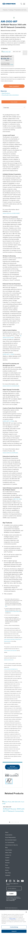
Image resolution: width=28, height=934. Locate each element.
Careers (7, 857)
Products (5, 9)
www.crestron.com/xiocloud (11, 386)
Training (7, 867)
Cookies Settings (14, 927)
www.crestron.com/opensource (11, 669)
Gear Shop (8, 872)
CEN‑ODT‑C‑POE (8, 354)
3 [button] (12, 822)
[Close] (26, 912)
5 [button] (15, 822)
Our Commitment (9, 842)
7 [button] (18, 822)
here (6, 606)
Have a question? (14, 86)
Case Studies (8, 850)
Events (7, 870)
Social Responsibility (10, 837)
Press (6, 865)
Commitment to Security (11, 845)
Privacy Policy (12, 918)
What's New (8, 852)
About (6, 832)
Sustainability (8, 834)
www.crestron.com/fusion (10, 452)
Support (7, 860)
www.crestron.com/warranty (10, 650)
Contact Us (8, 855)
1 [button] (9, 822)
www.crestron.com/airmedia (11, 213)
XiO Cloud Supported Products (12, 767)
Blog (6, 847)
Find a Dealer (14, 102)
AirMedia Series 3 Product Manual (12, 611)
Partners (7, 862)
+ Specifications (5, 93)
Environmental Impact (10, 840)
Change (11, 64)
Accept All (14, 931)
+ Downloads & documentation (10, 95)
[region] (14, 922)
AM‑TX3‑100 (17, 499)
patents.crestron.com (8, 659)
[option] (14, 806)
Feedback (7, 875)
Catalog (11, 9)
